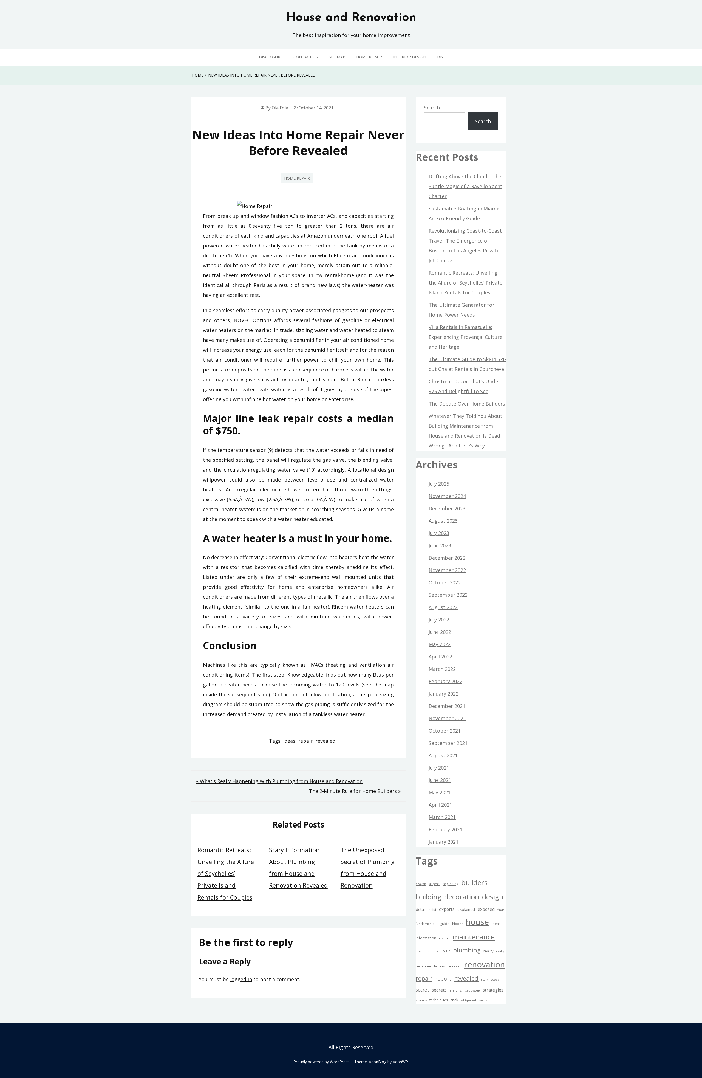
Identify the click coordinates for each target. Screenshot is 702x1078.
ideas (289, 741)
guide (444, 923)
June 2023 (440, 545)
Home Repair (369, 57)
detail (421, 909)
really (500, 951)
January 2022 (443, 693)
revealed (325, 741)
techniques (438, 1000)
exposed (486, 909)
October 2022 (445, 582)
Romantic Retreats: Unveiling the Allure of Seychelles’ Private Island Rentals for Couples (225, 873)
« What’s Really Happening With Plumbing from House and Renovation (279, 781)
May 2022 (440, 644)
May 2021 (440, 792)
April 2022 (440, 656)
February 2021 (445, 829)
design (492, 897)
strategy (421, 1000)
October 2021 (445, 730)
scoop (495, 979)
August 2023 (443, 520)
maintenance (474, 937)
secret (422, 990)
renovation (484, 964)
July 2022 (439, 619)
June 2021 (440, 780)
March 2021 (442, 817)
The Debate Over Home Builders (467, 403)
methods (422, 951)
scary (484, 979)
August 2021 (443, 755)
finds (500, 910)
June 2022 (440, 632)
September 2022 (448, 595)
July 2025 (439, 483)
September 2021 (448, 743)
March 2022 (442, 669)
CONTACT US (305, 57)
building (428, 897)
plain (446, 951)
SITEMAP (337, 57)
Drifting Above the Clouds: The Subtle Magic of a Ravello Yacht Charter (465, 186)
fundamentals (426, 923)
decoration (461, 897)
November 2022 (447, 570)
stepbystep (472, 990)
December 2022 (447, 558)
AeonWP (400, 1061)
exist (432, 909)
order (435, 951)
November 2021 (447, 718)
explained (466, 909)
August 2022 (443, 607)
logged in (241, 979)
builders (474, 882)
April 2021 (440, 804)
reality (488, 950)
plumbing (467, 950)
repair (305, 741)
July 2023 (439, 533)
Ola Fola (280, 108)
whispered (468, 1000)
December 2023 (447, 508)
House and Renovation (351, 18)
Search (432, 107)
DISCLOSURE (270, 57)
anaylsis (421, 884)
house (477, 921)
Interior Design (409, 57)
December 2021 (447, 706)
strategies (493, 990)
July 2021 (439, 767)
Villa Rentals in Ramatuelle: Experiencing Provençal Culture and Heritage (465, 337)
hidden (457, 923)
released (455, 966)
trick (454, 1000)
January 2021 (443, 841)
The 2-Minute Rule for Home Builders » (355, 791)
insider (444, 938)
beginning (450, 884)
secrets (439, 990)
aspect (434, 883)
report (443, 978)
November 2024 (447, 496)
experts (447, 909)
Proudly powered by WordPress (321, 1061)
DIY (440, 57)
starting (455, 990)
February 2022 (445, 681)
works (483, 1000)
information (426, 938)
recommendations (430, 966)
